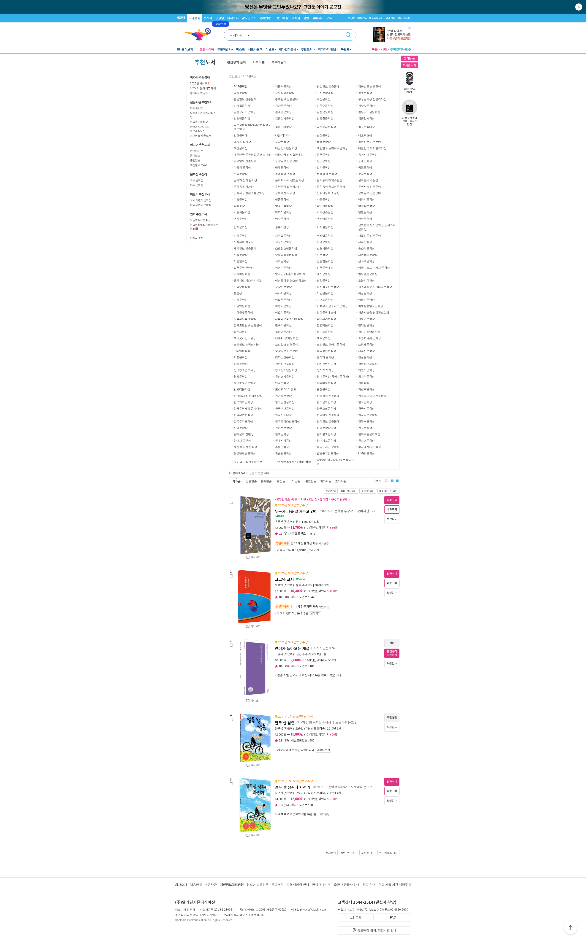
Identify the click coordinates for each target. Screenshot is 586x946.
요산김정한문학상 (328, 287)
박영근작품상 (283, 206)
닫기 (579, 7)
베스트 (240, 49)
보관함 (390, 519)
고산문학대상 (325, 93)
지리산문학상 (366, 351)
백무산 (279, 521)
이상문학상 (240, 300)
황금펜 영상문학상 (369, 447)
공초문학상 (365, 93)
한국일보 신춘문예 (328, 415)
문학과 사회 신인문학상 (289, 180)
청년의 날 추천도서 (200, 135)
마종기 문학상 (242, 167)
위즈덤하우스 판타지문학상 (375, 287)
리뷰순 (296, 481)
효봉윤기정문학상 (328, 453)
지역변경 (324, 543)
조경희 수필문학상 (369, 338)
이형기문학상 (283, 306)
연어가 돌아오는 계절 (292, 648)
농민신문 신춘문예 (369, 142)
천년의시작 (303, 654)
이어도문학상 (325, 300)
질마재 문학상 (325, 357)
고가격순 (340, 481)
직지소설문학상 (284, 357)
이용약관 (211, 884)
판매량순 (266, 481)
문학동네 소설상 (368, 180)
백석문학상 (240, 219)
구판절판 (392, 717)
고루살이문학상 (284, 93)
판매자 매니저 (321, 884)
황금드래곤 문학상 (328, 447)
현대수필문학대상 (369, 434)
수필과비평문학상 (286, 255)
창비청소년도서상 (245, 370)
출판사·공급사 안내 (347, 884)
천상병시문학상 (284, 376)
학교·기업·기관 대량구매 (394, 884)
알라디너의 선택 (199, 93)
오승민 (299, 728)
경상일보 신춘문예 (328, 86)
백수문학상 (282, 219)
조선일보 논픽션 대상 (247, 344)
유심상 (238, 293)
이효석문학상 (283, 312)
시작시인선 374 (324, 648)
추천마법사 (224, 49)
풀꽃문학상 (324, 389)
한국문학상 (365, 402)
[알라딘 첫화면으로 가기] (199, 34)
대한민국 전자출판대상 (289, 154)
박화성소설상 (325, 212)
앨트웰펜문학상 (367, 274)
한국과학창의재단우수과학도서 (200, 129)
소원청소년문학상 (286, 248)
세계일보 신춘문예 (245, 248)
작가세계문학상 (326, 319)
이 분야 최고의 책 (203, 88)
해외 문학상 (196, 185)
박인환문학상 (325, 206)
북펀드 (345, 49)
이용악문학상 (242, 306)
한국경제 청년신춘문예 (372, 396)
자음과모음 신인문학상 (289, 319)
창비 (298, 521)
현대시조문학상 (326, 440)
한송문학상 (240, 428)
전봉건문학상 (366, 319)
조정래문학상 (366, 344)
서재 (384, 49)
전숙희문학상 (283, 325)
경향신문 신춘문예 (369, 86)
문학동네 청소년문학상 (331, 187)
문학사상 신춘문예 (369, 187)
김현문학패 (240, 135)
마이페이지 (375, 17)
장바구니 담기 (348, 491)
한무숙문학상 (366, 421)
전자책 (207, 18)
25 (286, 740)
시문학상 (322, 255)
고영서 (279, 654)
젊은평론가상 (283, 332)
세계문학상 (365, 242)
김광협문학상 (242, 106)
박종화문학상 (242, 212)
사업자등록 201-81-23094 (216, 909)
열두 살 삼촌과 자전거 (292, 787)
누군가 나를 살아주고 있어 (296, 511)
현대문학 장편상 (244, 434)
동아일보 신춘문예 (245, 161)
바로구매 (392, 509)
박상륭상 (239, 206)
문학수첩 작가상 (285, 193)
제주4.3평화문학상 (286, 338)
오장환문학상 (283, 287)
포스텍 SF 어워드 (285, 389)
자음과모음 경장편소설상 (373, 312)
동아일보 (195, 155)
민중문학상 (282, 199)
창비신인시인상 (326, 364)
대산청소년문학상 (286, 148)
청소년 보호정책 (258, 884)
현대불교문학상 (326, 434)
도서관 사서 (409, 65)
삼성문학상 (240, 235)
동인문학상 (324, 161)
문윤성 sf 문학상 (327, 174)
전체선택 (331, 491)
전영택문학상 (325, 325)
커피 (330, 18)
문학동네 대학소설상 (329, 180)
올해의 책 (198, 83)
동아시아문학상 (367, 154)
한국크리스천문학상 (287, 421)
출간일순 (310, 481)
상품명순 (251, 481)
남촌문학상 (324, 135)
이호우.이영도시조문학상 (332, 306)
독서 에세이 (196, 108)
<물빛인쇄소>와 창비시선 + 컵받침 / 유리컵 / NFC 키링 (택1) (312, 499)
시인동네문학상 (367, 255)
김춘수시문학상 (326, 127)
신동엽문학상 (325, 261)
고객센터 (390, 17)
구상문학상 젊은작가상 (372, 99)
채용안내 (196, 884)
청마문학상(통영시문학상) (333, 376)
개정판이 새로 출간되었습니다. (303, 750)
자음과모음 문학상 (245, 319)
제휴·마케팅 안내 (297, 884)
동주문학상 (365, 161)
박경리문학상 (366, 199)
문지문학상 (365, 174)
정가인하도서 (287, 49)
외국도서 (233, 18)
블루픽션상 (282, 227)
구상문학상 (324, 99)
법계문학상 (240, 227)
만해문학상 (282, 167)
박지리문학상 (283, 212)
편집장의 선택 (236, 62)
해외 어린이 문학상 (200, 205)
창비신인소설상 (284, 364)
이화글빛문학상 (243, 312)
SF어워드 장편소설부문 (248, 462)
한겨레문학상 (283, 396)
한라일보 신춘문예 (328, 421)
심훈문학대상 (325, 268)
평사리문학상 (242, 389)
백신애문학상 (325, 219)
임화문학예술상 (326, 312)
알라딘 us (409, 58)
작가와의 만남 (327, 49)
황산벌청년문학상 (245, 453)
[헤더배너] (392, 34)
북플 (375, 49)
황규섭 (279, 728)
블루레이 (318, 18)
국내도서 (194, 18)
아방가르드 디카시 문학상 (374, 268)
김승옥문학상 (325, 112)
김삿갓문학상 (366, 106)
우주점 (295, 18)
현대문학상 (282, 434)
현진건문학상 (366, 440)
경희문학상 (240, 93)
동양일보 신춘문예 (286, 161)
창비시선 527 (366, 511)
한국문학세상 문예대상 (248, 408)
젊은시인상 (240, 332)
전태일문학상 (366, 325)
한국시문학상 (366, 408)
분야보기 (187, 49)
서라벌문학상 (325, 235)
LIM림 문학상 (366, 453)
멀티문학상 (324, 167)
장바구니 (403, 17)
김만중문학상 (283, 106)
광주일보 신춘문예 (286, 99)
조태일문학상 (242, 351)
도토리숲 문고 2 (345, 722)
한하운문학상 (283, 428)
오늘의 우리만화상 (200, 220)
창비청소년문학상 (286, 370)
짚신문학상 (365, 357)
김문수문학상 (325, 106)
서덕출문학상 (283, 235)
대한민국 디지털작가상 (372, 148)
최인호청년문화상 (245, 383)
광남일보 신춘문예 (245, 99)
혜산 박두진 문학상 (245, 447)
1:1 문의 (355, 917)
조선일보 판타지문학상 (331, 344)
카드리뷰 (259, 62)
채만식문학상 (366, 370)
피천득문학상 (366, 389)
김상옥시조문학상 (245, 112)
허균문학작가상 (326, 428)
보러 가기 (314, 550)
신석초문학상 (366, 261)
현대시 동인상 (242, 440)
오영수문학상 (242, 287)
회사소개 (181, 884)
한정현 (279, 585)
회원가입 (362, 17)
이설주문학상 (283, 300)
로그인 (351, 17)
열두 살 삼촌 (285, 723)
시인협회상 (240, 261)
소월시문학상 (325, 248)
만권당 (219, 18)
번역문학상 (365, 219)
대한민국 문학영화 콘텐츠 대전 (252, 154)
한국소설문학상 (326, 408)
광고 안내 (369, 884)
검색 (348, 35)
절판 (391, 643)
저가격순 (325, 481)
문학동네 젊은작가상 (288, 187)
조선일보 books (198, 165)
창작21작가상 (325, 370)
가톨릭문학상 (283, 86)
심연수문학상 (283, 268)
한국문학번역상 (326, 402)
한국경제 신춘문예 (328, 396)
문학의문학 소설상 (328, 193)
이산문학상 (365, 293)
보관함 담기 (367, 491)
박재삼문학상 (366, 206)
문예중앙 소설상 (285, 174)
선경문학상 (324, 242)
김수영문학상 (283, 112)
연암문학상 (324, 280)
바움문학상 (324, 199)
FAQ (393, 917)
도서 (205, 61)
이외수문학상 (366, 300)
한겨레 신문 (196, 151)
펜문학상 (363, 383)
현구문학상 (365, 428)
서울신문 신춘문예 (369, 235)
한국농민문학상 (284, 402)
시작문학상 (282, 261)
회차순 (236, 481)
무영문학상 (240, 174)
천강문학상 (240, 376)
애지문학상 (324, 274)
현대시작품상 (283, 440)
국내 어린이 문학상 (200, 200)
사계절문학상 (325, 227)
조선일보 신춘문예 (286, 344)
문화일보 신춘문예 (369, 193)
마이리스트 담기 (388, 491)
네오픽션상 (365, 135)
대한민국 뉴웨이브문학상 (332, 148)
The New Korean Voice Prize (293, 462)
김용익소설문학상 (369, 112)
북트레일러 (278, 62)
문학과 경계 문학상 (245, 180)
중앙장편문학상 (326, 351)
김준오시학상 (283, 127)
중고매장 (282, 18)
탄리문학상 (282, 383)
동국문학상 (324, 154)
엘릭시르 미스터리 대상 (248, 280)
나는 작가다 (282, 135)
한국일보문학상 (367, 415)
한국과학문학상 (243, 402)
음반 (306, 18)
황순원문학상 (283, 453)
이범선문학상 (325, 293)
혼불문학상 (282, 447)
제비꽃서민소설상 (245, 338)
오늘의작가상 (366, 280)
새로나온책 (255, 49)
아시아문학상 (242, 274)
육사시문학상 (283, 293)
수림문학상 (240, 255)
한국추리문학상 (243, 421)
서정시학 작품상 (244, 242)
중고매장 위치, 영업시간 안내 (377, 930)
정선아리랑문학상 (369, 332)
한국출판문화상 (199, 122)
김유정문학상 (242, 118)
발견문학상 (365, 212)
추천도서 (307, 49)
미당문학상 (240, 199)
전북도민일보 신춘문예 (248, 325)
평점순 (281, 481)
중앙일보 (195, 160)
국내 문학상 (196, 180)
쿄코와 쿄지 (284, 579)
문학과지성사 (304, 585)
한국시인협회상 (243, 415)
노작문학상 (282, 142)
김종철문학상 (325, 118)
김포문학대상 (366, 127)
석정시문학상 (283, 242)
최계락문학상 (366, 376)
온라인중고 (266, 18)
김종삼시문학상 (284, 118)
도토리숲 (319, 728)
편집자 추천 (196, 238)
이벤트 (270, 49)
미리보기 (255, 557)
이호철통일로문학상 (370, 306)
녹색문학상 (324, 142)
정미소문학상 (325, 332)
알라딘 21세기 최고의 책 (290, 274)
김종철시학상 (366, 118)
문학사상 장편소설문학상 (249, 193)
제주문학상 (324, 338)
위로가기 (570, 928)
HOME (181, 17)
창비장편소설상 (367, 364)
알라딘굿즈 (249, 18)
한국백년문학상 (284, 408)
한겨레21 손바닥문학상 (248, 396)
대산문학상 (240, 148)
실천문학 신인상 (244, 268)
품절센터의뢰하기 (392, 653)
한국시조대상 (283, 415)
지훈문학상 (240, 357)
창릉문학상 (240, 364)
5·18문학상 (240, 86)
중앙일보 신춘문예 (286, 351)
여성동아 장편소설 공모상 (291, 280)
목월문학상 (365, 167)
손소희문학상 (366, 248)
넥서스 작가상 (242, 142)
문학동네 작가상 (244, 187)
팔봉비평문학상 (326, 383)
